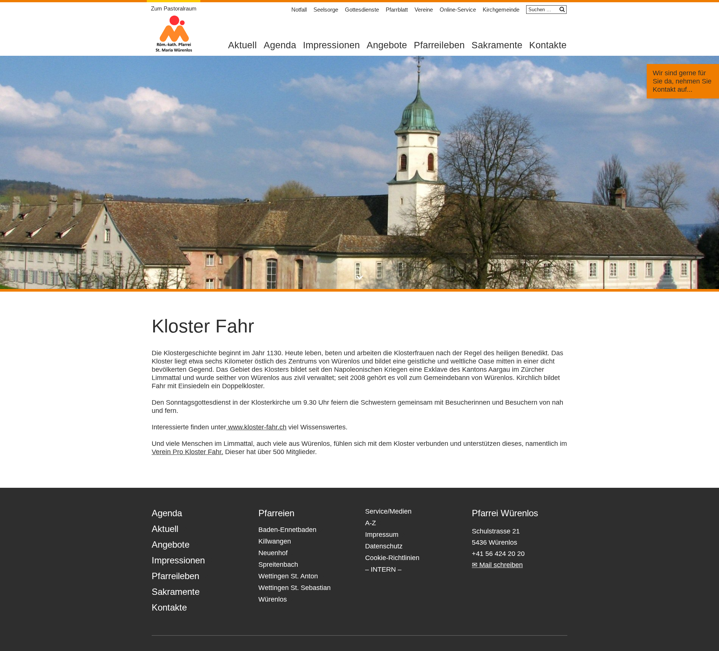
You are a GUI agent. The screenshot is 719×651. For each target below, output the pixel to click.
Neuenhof (273, 553)
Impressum (381, 534)
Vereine (424, 9)
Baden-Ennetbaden (287, 529)
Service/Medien (388, 511)
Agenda (280, 45)
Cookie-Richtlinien (392, 558)
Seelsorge (325, 9)
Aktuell (242, 45)
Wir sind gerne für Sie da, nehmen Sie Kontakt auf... (682, 81)
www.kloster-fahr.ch (256, 427)
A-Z (370, 523)
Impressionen (331, 45)
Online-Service (458, 9)
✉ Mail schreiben (497, 565)
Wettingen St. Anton (288, 576)
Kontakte (548, 45)
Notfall (299, 9)
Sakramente (496, 45)
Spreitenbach (278, 564)
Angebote (387, 45)
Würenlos (272, 599)
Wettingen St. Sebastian (294, 587)
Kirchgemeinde (501, 9)
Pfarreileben (439, 45)
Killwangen (274, 541)
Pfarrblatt (397, 9)
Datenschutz (384, 546)
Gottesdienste (362, 9)
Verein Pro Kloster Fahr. (187, 452)
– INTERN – (383, 569)
